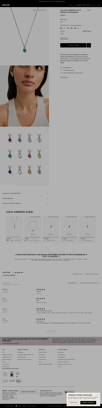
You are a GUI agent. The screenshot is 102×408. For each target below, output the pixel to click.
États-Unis (73, 402)
